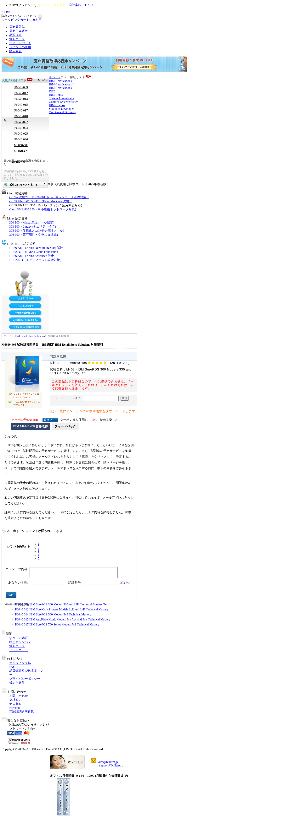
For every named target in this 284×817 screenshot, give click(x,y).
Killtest (6, 12)
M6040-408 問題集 (58, 336)
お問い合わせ (18, 695)
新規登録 (60, 5)
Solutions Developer (61, 108)
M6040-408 (21, 145)
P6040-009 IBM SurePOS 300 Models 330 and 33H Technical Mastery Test (61, 604)
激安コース (17, 39)
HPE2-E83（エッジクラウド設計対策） (36, 260)
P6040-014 (21, 98)
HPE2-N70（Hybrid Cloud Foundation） (35, 251)
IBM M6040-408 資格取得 (30, 426)
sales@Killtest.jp (107, 762)
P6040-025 (21, 133)
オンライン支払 (20, 663)
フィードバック (20, 43)
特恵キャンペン (20, 642)
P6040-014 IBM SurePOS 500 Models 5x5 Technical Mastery (53, 614)
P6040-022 (21, 122)
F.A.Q (89, 5)
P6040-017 (21, 110)
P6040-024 (21, 127)
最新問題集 (17, 27)
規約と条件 (17, 682)
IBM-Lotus (56, 94)
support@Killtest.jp (111, 765)
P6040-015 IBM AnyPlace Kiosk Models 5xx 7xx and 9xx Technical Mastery (62, 619)
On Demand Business (62, 112)
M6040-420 (21, 151)
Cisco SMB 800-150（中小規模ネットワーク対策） (43, 209)
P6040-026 (21, 139)
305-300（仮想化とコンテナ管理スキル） (37, 230)
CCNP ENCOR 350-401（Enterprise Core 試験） (40, 201)
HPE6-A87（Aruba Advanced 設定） (33, 255)
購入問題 (15, 51)
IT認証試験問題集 (21, 711)
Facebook (15, 707)
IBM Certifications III (62, 87)
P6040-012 (21, 93)
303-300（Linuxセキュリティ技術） (33, 226)
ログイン (45, 5)
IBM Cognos (57, 105)
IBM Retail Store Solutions (30, 336)
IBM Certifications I (61, 81)
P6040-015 (21, 104)
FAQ (12, 666)
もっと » (42, 79)
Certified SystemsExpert (63, 101)
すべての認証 (18, 638)
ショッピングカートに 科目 (22, 19)
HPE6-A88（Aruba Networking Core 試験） (37, 247)
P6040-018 (21, 116)
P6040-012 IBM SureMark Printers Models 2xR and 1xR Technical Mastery (61, 609)
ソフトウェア (18, 650)
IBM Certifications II (61, 84)
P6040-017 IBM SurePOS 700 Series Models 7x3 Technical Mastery (57, 624)
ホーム (8, 336)
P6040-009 (21, 87)
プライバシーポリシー (24, 678)
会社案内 (75, 5)
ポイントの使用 (20, 47)
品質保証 (15, 35)
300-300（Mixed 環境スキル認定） (32, 222)
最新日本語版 (18, 31)
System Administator (61, 98)
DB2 (52, 91)
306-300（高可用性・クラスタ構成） (34, 234)
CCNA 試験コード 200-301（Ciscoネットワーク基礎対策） (49, 197)
